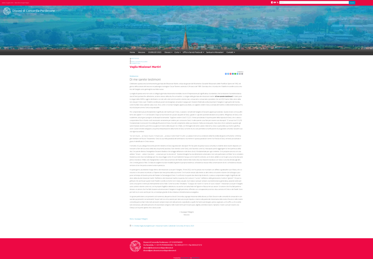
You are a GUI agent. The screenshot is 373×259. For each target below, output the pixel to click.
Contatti (220, 52)
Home (131, 52)
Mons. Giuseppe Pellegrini (139, 62)
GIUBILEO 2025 (151, 52)
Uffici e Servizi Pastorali (185, 52)
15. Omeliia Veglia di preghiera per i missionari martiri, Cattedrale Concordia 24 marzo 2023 (163, 226)
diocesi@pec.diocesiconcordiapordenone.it (159, 250)
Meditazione (135, 58)
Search (352, 3)
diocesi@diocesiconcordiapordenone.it (158, 248)
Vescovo (139, 52)
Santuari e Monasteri (207, 52)
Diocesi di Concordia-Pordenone (33, 10)
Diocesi (162, 52)
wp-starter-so (185, 258)
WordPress (196, 258)
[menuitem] (131, 52)
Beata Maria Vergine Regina (22, 3)
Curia (170, 52)
